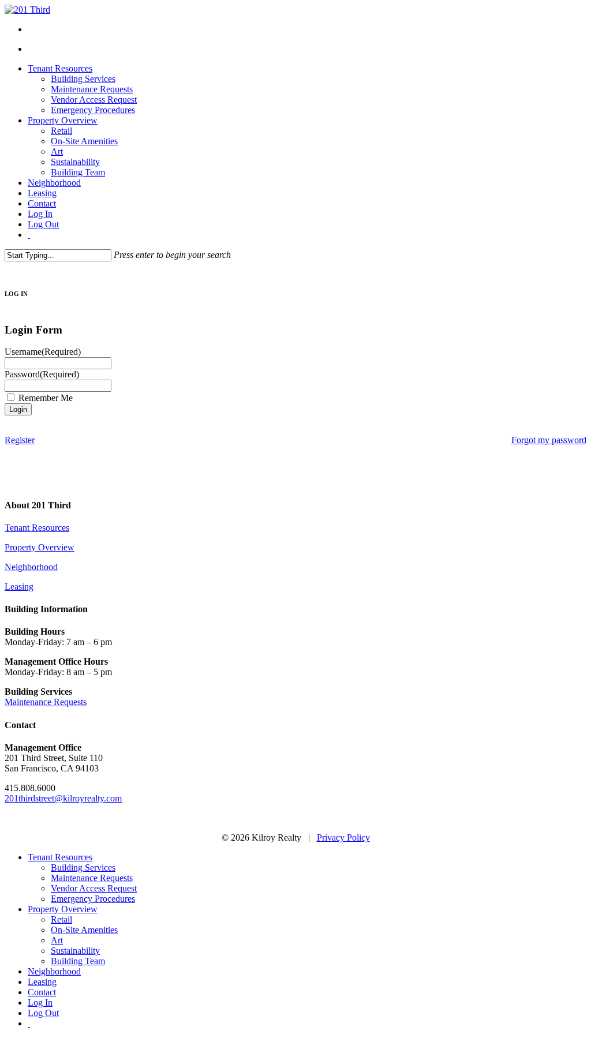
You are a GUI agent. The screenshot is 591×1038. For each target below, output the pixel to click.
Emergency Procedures (93, 899)
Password (42, 374)
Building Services (83, 867)
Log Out (43, 1013)
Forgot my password (548, 440)
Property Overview (39, 547)
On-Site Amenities (84, 930)
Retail (61, 919)
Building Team (78, 961)
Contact (42, 992)
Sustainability (75, 950)
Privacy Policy (343, 837)
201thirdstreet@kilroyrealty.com (63, 798)
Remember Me (45, 398)
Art (57, 940)
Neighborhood (31, 567)
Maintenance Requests (46, 702)
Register (20, 440)
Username (43, 352)
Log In (40, 1002)
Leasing (19, 586)
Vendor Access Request (94, 888)
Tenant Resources (37, 528)
